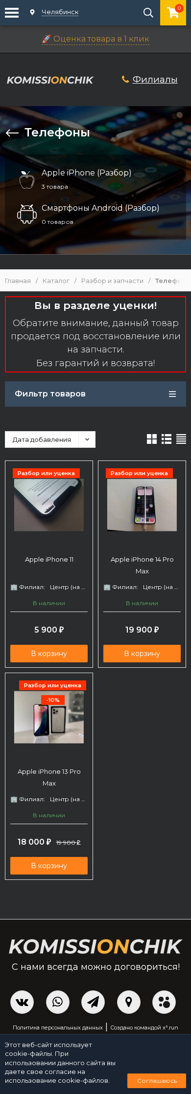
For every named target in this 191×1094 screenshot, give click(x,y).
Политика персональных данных (58, 1027)
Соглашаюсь (157, 1080)
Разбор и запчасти (112, 281)
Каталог (56, 281)
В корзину (49, 653)
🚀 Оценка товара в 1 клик (95, 39)
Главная (18, 281)
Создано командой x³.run (144, 1027)
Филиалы (155, 79)
